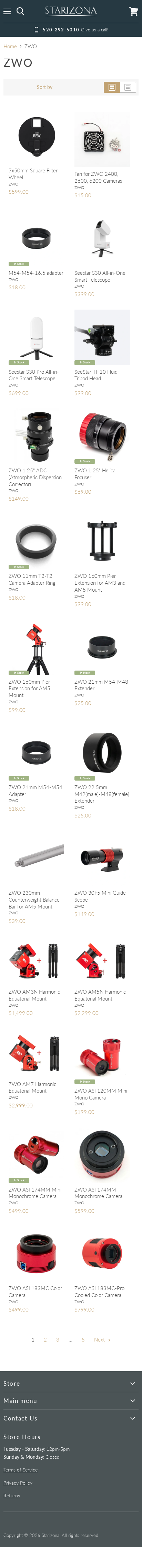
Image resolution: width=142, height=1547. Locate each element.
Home (10, 46)
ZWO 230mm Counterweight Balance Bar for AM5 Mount (34, 899)
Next (100, 1339)
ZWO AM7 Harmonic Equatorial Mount (32, 1087)
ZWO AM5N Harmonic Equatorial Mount (100, 995)
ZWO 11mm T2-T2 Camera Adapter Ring (32, 579)
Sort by (44, 87)
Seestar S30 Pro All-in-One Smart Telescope (34, 375)
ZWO (14, 184)
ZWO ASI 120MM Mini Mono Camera (100, 1094)
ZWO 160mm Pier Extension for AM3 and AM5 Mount (99, 582)
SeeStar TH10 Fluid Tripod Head (96, 375)
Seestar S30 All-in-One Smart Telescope (99, 276)
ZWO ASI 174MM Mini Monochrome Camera (35, 1192)
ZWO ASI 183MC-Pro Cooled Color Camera (99, 1291)
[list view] (128, 87)
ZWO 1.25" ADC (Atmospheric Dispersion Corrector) (35, 477)
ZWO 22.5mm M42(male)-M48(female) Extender (101, 794)
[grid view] (112, 87)
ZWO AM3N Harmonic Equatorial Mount (34, 995)
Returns (11, 1495)
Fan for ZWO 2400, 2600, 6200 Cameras (98, 177)
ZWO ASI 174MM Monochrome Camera (98, 1192)
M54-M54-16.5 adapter (36, 273)
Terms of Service (20, 1470)
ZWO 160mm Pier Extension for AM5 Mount (29, 688)
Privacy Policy (17, 1483)
